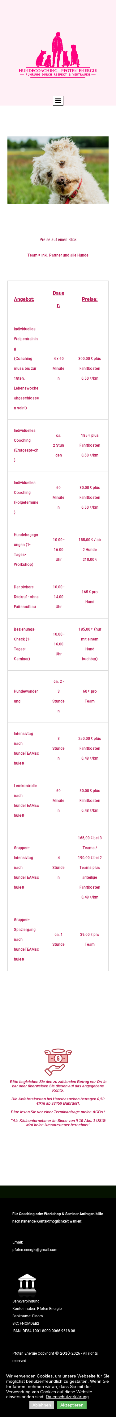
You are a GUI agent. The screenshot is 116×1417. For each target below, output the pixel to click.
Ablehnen (41, 1404)
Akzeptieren (72, 1404)
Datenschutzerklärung (67, 1396)
